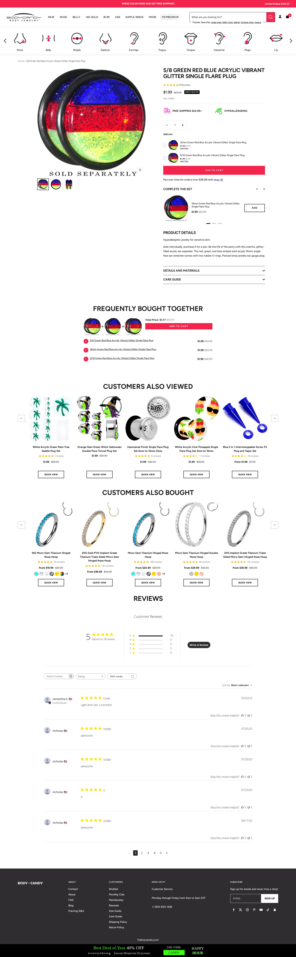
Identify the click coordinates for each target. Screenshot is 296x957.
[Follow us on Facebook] (233, 909)
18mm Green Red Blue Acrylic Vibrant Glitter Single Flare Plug (216, 205)
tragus (258, 22)
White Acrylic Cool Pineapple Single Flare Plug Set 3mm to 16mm (196, 448)
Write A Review (199, 645)
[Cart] (287, 17)
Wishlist (113, 889)
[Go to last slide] (254, 189)
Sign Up (269, 898)
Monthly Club (116, 894)
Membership (116, 900)
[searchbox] (56, 676)
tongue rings (247, 22)
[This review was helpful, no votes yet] (242, 715)
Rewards (114, 905)
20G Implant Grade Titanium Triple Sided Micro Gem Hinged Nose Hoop (245, 554)
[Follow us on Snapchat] (274, 909)
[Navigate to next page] (167, 853)
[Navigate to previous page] (129, 853)
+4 (66, 573)
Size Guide (115, 911)
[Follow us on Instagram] (247, 909)
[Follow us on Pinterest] (254, 909)
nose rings (216, 22)
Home (21, 61)
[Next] (290, 40)
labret (237, 22)
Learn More (184, 148)
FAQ (70, 900)
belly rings (228, 22)
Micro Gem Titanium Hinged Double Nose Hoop (196, 554)
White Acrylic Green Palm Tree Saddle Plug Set (51, 448)
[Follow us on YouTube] (261, 909)
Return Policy (116, 927)
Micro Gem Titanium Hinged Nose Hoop (148, 554)
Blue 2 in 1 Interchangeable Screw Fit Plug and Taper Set (245, 448)
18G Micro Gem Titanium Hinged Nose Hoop (51, 554)
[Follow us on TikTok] (267, 909)
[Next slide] (261, 189)
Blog (70, 905)
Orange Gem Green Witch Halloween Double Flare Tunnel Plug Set (99, 448)
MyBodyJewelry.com (148, 940)
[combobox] (90, 676)
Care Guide (115, 916)
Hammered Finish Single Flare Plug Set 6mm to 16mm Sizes (148, 448)
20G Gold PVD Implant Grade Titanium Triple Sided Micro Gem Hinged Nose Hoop (99, 556)
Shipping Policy (118, 921)
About (72, 894)
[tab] (208, 223)
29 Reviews (184, 85)
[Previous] (5, 40)
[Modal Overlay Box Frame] (148, 950)
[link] (36, 574)
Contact (73, 889)
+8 (163, 573)
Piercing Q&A (76, 911)
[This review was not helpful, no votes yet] (248, 715)
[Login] (280, 17)
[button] (21, 418)
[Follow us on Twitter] (240, 909)
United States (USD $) (277, 3)
